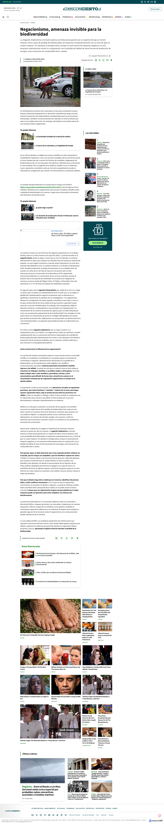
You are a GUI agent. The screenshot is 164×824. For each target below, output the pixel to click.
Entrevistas (106, 17)
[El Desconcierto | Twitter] (145, 2)
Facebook (32, 815)
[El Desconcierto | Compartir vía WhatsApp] (103, 60)
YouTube (45, 815)
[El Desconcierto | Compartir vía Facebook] (96, 60)
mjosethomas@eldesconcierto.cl (133, 820)
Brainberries (57, 231)
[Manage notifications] (159, 815)
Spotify (53, 815)
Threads (61, 815)
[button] (155, 9)
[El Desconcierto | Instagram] (148, 2)
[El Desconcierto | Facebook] (142, 2)
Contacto (111, 815)
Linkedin (49, 815)
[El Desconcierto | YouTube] (152, 2)
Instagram (41, 815)
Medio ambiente (39, 17)
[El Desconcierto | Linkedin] (155, 2)
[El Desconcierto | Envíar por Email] (107, 60)
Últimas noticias (37, 808)
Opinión (118, 17)
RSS (98, 815)
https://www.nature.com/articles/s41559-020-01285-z (41, 187)
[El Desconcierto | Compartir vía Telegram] (111, 60)
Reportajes (93, 17)
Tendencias (66, 17)
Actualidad (54, 17)
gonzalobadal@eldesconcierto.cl (24, 821)
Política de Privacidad (74, 815)
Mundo (127, 17)
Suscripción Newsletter (88, 815)
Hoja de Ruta (80, 17)
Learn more (71, 243)
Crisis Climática (17, 2)
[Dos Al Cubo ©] (156, 822)
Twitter (37, 815)
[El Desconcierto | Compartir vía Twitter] (100, 60)
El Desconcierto (25, 22)
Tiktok (57, 815)
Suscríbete (97, 243)
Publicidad (103, 815)
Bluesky (66, 815)
